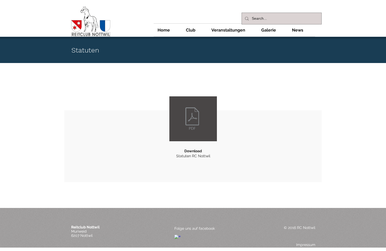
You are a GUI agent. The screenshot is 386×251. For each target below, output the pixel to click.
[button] (194, 30)
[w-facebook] (177, 238)
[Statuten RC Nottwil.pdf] (192, 119)
